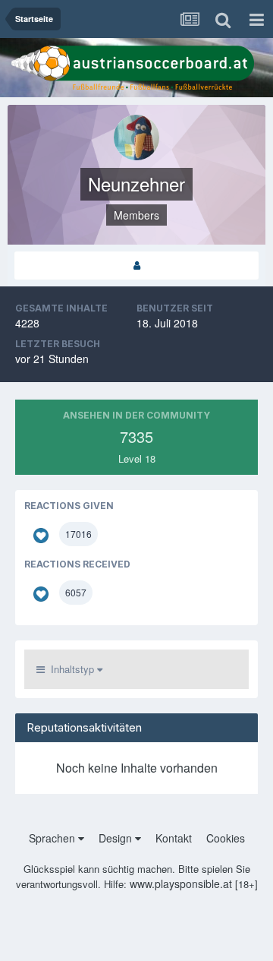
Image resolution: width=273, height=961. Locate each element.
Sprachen (53, 838)
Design (117, 838)
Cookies (225, 838)
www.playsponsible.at (181, 883)
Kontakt (173, 838)
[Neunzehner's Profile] (136, 265)
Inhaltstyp (71, 669)
